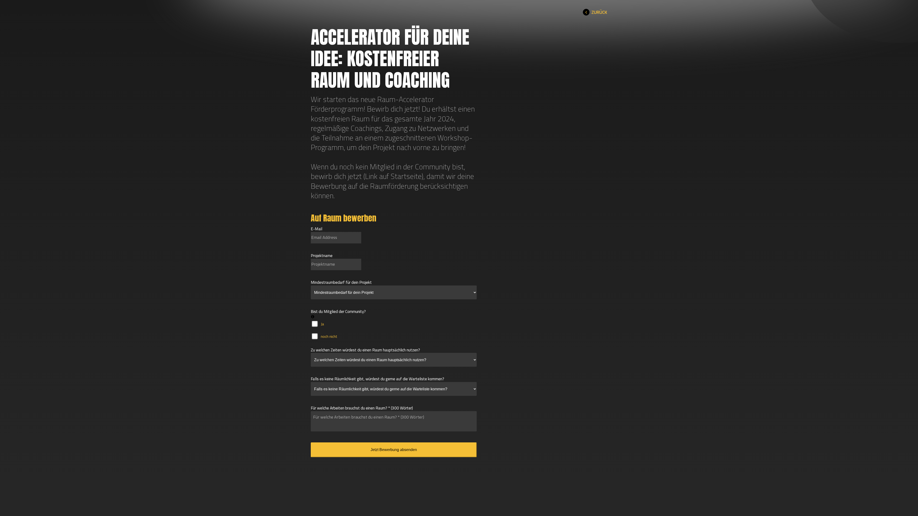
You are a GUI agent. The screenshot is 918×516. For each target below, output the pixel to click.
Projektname (322, 256)
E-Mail (316, 229)
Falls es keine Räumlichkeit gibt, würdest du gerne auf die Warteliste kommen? (377, 379)
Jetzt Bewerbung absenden (394, 450)
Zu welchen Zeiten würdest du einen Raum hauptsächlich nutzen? (365, 350)
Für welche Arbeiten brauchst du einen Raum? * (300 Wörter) (362, 408)
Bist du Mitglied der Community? (338, 311)
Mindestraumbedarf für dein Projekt (341, 282)
